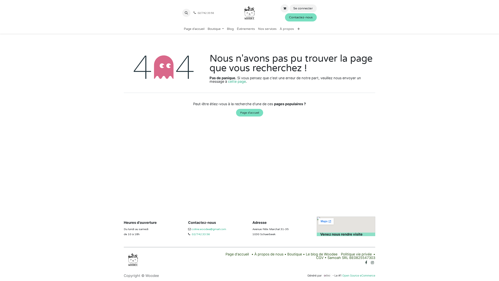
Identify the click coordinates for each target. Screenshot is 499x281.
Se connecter (303, 8)
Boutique (294, 254)
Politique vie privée (356, 254)
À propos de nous (268, 254)
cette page (237, 81)
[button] (186, 13)
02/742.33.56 (201, 234)
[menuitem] (194, 29)
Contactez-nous (301, 17)
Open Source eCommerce (358, 275)
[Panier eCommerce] (284, 8)
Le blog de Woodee (321, 254)
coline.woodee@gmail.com (209, 229)
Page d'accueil (249, 112)
